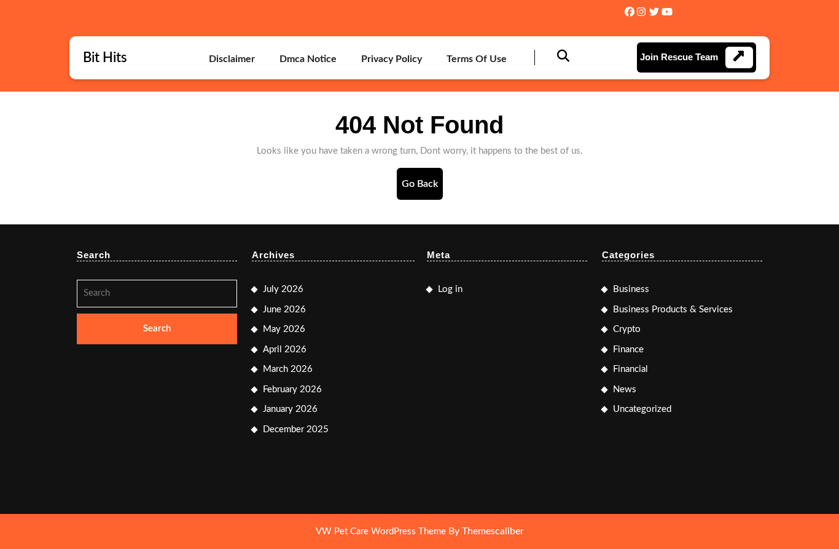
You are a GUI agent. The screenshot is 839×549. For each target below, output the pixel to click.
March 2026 (288, 369)
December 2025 (296, 429)
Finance (628, 349)
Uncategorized (642, 409)
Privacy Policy (391, 59)
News (624, 389)
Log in (450, 289)
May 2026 (284, 329)
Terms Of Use (477, 59)
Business (631, 289)
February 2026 (292, 389)
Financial (630, 369)
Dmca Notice (308, 59)
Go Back (422, 189)
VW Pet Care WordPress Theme (381, 531)
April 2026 (284, 349)
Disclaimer (232, 59)
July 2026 (283, 289)
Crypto (627, 329)
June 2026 (284, 309)
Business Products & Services (673, 309)
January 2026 (290, 409)
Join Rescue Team (679, 57)
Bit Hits (105, 58)
